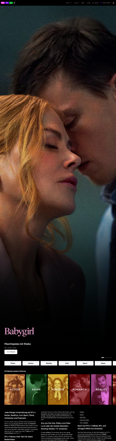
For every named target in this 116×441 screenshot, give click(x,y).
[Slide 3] (106, 357)
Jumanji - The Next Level (48, 415)
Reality (82, 412)
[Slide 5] (108, 357)
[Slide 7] (111, 357)
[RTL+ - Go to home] (8, 2)
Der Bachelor (57, 438)
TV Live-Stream (13, 423)
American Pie (64, 414)
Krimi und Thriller (84, 420)
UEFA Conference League (93, 440)
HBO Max (83, 417)
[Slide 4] (107, 357)
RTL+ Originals (84, 422)
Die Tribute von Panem (54, 414)
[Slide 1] (102, 357)
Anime (81, 414)
